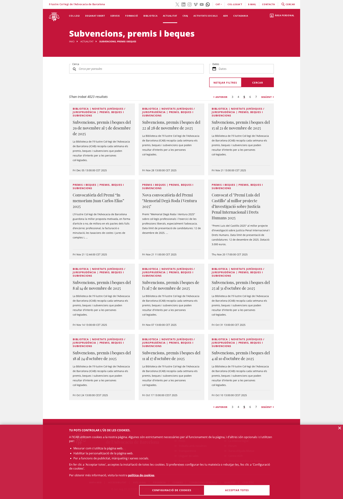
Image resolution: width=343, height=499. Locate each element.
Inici (71, 41)
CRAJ (185, 15)
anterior (221, 97)
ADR (225, 15)
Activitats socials (205, 15)
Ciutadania (240, 15)
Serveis (115, 15)
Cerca (75, 64)
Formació (131, 15)
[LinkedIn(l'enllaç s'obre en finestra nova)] (183, 4)
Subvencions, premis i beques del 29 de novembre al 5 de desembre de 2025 (102, 127)
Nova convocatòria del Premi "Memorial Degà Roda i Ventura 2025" (169, 200)
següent (266, 97)
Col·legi (74, 15)
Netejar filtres (225, 82)
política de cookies (141, 475)
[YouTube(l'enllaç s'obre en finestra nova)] (202, 4)
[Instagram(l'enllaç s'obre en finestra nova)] (190, 4)
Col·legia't (235, 4)
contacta (268, 4)
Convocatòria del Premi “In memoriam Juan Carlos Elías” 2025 (98, 200)
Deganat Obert (95, 15)
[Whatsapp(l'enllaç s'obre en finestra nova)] (208, 4)
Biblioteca (150, 15)
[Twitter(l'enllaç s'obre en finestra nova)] (177, 4)
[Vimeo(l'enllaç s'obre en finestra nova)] (196, 4)
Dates (215, 64)
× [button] (340, 428)
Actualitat (170, 15)
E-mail (252, 4)
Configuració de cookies (171, 490)
